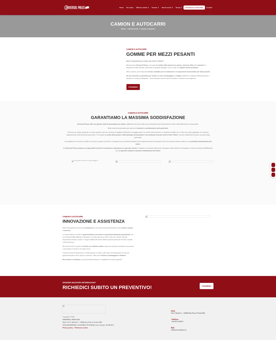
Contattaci (133, 87)
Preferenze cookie (81, 328)
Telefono (174, 319)
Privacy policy (68, 328)
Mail (172, 328)
